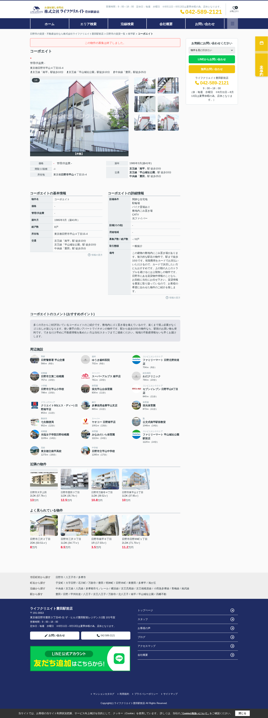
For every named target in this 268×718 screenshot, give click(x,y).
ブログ (141, 637)
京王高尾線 (128, 588)
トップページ (145, 610)
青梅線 (176, 588)
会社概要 (166, 24)
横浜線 (115, 588)
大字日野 (71, 582)
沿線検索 (127, 24)
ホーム (50, 24)
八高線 (80, 588)
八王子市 (71, 577)
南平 (142, 168)
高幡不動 (161, 594)
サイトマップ (170, 694)
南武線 (185, 588)
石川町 (82, 582)
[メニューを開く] (232, 23)
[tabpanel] (156, 104)
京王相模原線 (144, 588)
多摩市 (82, 577)
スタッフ (143, 619)
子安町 (60, 582)
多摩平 (142, 582)
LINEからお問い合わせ (212, 59)
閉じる (242, 713)
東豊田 (132, 582)
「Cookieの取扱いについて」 (194, 713)
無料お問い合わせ (212, 69)
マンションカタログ (103, 694)
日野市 (41, 67)
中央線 (133, 176)
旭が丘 (152, 582)
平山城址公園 (147, 172)
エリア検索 (88, 24)
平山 (48, 67)
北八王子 (123, 594)
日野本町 (121, 582)
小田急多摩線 (162, 588)
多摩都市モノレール (97, 588)
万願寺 (92, 582)
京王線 (133, 168)
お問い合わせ (205, 24)
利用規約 (124, 694)
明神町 (110, 582)
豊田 (142, 176)
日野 (65, 594)
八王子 (87, 594)
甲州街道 (76, 594)
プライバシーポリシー (146, 694)
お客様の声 (144, 628)
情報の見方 (97, 255)
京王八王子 (99, 594)
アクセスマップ (147, 645)
